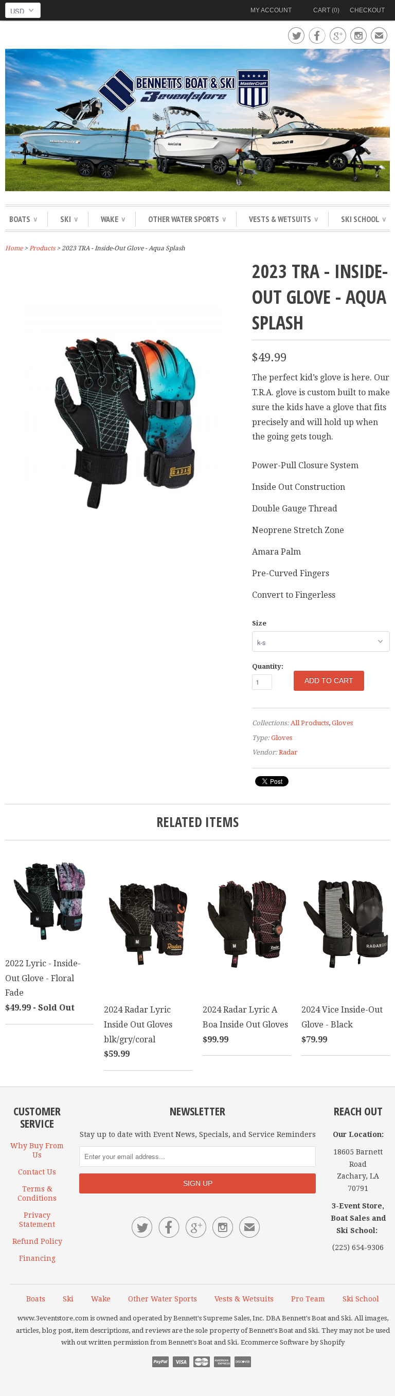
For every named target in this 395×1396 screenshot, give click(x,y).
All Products (310, 723)
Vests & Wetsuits (283, 219)
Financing (37, 1258)
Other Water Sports (187, 219)
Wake (113, 219)
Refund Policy (37, 1241)
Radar (288, 752)
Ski (69, 219)
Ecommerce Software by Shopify (293, 1342)
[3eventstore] (197, 121)
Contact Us (37, 1172)
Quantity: (267, 666)
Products (42, 248)
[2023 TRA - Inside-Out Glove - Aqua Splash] (123, 572)
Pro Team (308, 1299)
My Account (271, 10)
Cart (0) (326, 10)
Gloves (342, 723)
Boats (23, 219)
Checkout (367, 10)
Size (259, 623)
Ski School (363, 219)
